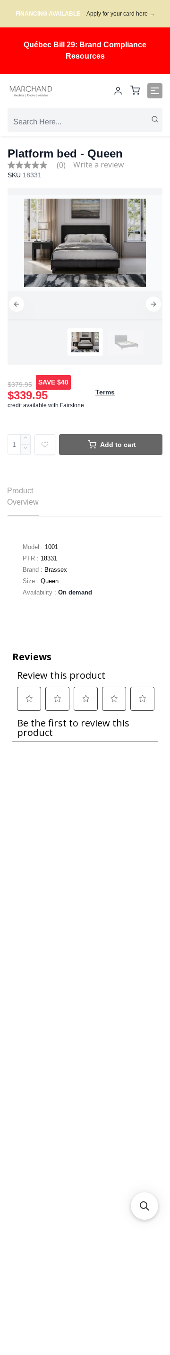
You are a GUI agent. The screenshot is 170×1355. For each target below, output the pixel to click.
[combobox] (85, 122)
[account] (118, 91)
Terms (105, 392)
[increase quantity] (26, 439)
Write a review (98, 164)
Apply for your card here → (120, 13)
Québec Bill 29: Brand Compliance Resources (85, 50)
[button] (16, 304)
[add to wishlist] (44, 444)
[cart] (135, 91)
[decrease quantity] (26, 450)
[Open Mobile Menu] (154, 90)
